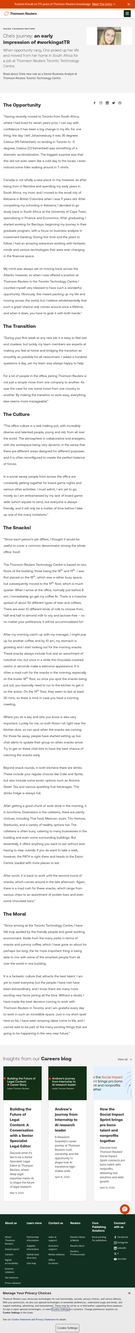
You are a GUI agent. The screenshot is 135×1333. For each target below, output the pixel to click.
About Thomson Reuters (10, 1240)
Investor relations (9, 1270)
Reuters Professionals (77, 1253)
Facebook (122, 1237)
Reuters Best (77, 1246)
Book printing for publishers (99, 1239)
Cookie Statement (21, 1319)
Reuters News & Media (77, 1239)
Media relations (57, 1254)
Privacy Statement (46, 1319)
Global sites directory (33, 1256)
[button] (125, 1209)
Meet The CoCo (102, 4)
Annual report (12, 1249)
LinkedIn (121, 1248)
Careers (9, 1254)
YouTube (122, 1259)
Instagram (122, 1242)
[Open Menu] (127, 13)
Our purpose (11, 1277)
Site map (31, 1263)
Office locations (53, 1261)
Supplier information (33, 1247)
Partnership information (33, 1239)
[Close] (129, 1293)
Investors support (54, 1247)
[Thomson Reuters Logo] (21, 13)
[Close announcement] (129, 4)
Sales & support (53, 1239)
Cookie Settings (60, 1309)
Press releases (13, 1283)
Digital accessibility (11, 1261)
